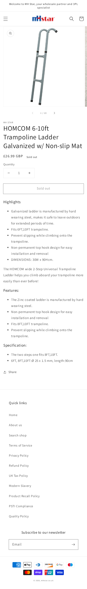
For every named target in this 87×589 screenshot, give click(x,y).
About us (15, 425)
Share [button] (12, 372)
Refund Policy (19, 466)
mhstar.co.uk (47, 580)
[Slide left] (33, 113)
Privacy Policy (18, 455)
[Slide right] (54, 113)
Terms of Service (20, 445)
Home (13, 415)
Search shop (18, 435)
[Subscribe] (73, 544)
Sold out (43, 188)
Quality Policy (19, 516)
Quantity (8, 164)
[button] (5, 19)
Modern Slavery (20, 486)
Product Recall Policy (24, 496)
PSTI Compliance (21, 506)
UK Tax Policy (18, 476)
